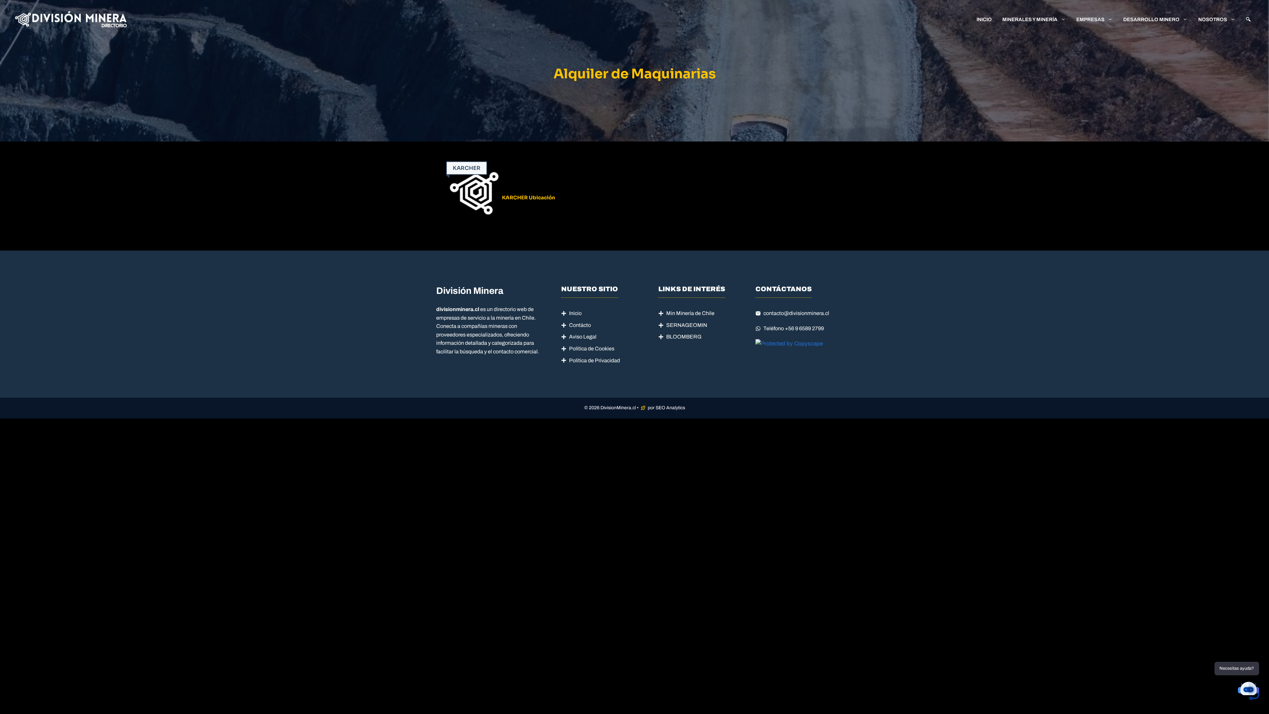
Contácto (580, 325)
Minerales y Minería (1030, 19)
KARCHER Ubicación (528, 197)
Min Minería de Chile (690, 313)
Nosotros (1212, 19)
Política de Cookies (591, 348)
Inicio (984, 19)
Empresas (1090, 19)
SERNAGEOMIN (686, 325)
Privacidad (607, 360)
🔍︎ (1248, 19)
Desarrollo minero (1151, 19)
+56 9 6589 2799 (804, 328)
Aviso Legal (582, 336)
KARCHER (467, 168)
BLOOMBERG (684, 336)
